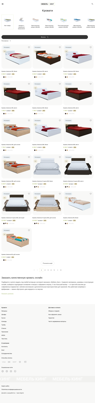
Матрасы (4, 311)
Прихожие (4, 332)
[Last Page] (61, 270)
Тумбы (3, 325)
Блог (2, 350)
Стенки (3, 328)
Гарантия (51, 318)
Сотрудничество (6, 353)
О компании (5, 343)
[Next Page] (58, 270)
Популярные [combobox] (4, 40)
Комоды (4, 321)
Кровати (4, 307)
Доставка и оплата (54, 307)
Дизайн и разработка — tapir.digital (12, 393)
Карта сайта (5, 386)
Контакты (4, 346)
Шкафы (3, 314)
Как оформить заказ (54, 314)
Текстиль (4, 339)
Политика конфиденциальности (11, 389)
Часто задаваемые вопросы (57, 321)
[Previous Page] (37, 270)
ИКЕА (3, 335)
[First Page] (34, 270)
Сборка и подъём (53, 311)
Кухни (3, 318)
